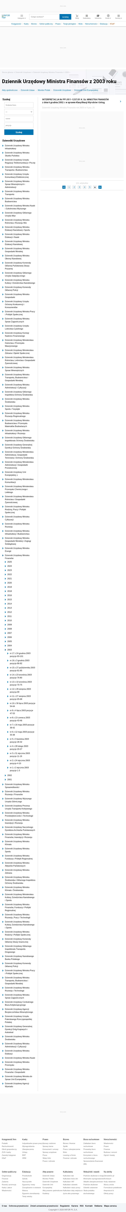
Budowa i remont (110, 1152)
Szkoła (24, 1179)
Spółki (65, 1146)
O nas (4, 1206)
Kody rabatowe (109, 1182)
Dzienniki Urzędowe (23, 72)
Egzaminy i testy (28, 1185)
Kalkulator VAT (68, 1182)
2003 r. (68, 72)
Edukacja (103, 24)
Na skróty (108, 1172)
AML (85, 1164)
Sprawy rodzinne (49, 1143)
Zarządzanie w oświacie (31, 1187)
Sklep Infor (47, 1158)
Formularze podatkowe (113, 1187)
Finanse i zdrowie (70, 1158)
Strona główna (7, 72)
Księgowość (16, 24)
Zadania (5, 1182)
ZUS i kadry (6, 1152)
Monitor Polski (44, 90)
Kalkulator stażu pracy (71, 1187)
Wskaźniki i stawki (91, 1172)
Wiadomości (108, 1143)
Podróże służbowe (90, 1185)
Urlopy (24, 1152)
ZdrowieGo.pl (109, 1176)
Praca (45, 1155)
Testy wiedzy (27, 1196)
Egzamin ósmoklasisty (30, 1193)
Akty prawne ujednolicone (53, 1190)
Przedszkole (27, 1176)
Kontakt (89, 1206)
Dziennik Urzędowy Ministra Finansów (48, 72)
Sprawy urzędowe (49, 1152)
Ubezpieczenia (28, 1149)
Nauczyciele (27, 1182)
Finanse (107, 1149)
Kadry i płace (7, 1187)
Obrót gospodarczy (9, 1149)
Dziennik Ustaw (28, 90)
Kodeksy (46, 1193)
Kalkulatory (68, 1172)
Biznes (34, 24)
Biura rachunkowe (91, 1139)
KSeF (112, 24)
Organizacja (6, 1176)
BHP (24, 1155)
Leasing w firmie (69, 1155)
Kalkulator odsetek (70, 1185)
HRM (24, 1158)
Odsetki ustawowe (90, 1187)
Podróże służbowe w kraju (93, 1176)
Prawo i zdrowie (49, 1161)
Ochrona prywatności (18, 1206)
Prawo (58, 24)
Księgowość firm (9, 1139)
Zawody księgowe (9, 1155)
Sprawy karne (48, 1146)
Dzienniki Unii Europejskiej (86, 90)
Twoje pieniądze (69, 24)
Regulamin (65, 1206)
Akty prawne (48, 1172)
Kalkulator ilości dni (70, 1179)
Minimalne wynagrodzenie (93, 1179)
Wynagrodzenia (28, 1146)
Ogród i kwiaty (109, 1155)
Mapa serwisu (110, 1206)
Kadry (26, 24)
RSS (82, 1206)
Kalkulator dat (68, 1176)
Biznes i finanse (69, 1143)
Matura (25, 1190)
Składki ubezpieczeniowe (93, 1182)
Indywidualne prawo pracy (32, 1143)
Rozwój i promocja (9, 1185)
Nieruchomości (91, 24)
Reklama (98, 1206)
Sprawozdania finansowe (93, 1161)
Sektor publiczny (46, 24)
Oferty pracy (108, 1193)
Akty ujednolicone (10, 90)
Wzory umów (109, 1185)
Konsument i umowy (50, 1149)
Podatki (5, 1143)
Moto (81, 24)
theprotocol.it (109, 1190)
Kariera (74, 1206)
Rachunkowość (8, 1146)
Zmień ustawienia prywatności (44, 1206)
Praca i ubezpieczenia (71, 1149)
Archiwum (107, 1179)
